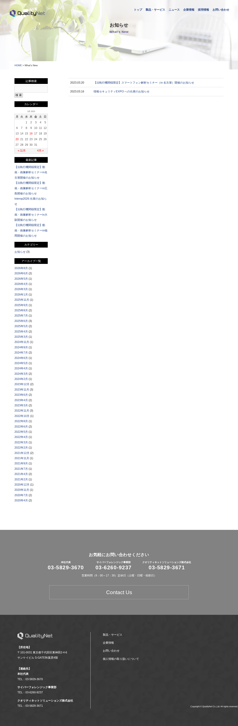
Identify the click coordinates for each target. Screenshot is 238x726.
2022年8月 (21, 421)
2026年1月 (21, 294)
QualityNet (27, 13)
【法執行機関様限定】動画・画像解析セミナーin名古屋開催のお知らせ (30, 172)
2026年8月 (21, 268)
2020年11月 (21, 489)
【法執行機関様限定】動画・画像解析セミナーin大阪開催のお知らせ (30, 214)
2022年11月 (21, 410)
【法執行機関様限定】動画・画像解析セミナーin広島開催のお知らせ (30, 188)
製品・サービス (155, 9)
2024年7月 (21, 352)
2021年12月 (21, 453)
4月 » (40, 150)
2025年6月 (21, 320)
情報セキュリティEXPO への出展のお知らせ (121, 91)
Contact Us (119, 592)
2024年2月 (21, 379)
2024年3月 (21, 373)
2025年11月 (21, 299)
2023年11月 (21, 389)
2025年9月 (21, 305)
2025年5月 (21, 326)
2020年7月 (21, 495)
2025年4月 (21, 331)
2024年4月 (21, 368)
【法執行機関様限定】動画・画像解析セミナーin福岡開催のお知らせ (30, 230)
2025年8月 (21, 310)
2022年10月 (21, 416)
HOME (18, 65)
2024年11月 (21, 342)
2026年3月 (21, 289)
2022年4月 (21, 437)
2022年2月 (21, 447)
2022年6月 (21, 426)
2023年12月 (21, 384)
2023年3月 (21, 405)
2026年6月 (21, 273)
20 (17, 139)
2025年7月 (21, 315)
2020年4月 (21, 500)
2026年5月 (21, 278)
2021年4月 (21, 474)
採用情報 (203, 9)
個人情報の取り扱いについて (121, 658)
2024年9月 (21, 347)
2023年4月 (21, 400)
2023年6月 (21, 394)
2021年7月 (21, 468)
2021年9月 (21, 463)
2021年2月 (21, 479)
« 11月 (22, 150)
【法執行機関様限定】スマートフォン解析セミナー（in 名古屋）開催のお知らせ (144, 82)
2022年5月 (21, 431)
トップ (138, 9)
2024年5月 (21, 363)
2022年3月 (21, 442)
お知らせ (20, 251)
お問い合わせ (221, 9)
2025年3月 (21, 336)
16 (31, 133)
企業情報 (188, 9)
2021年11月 (21, 458)
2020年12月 (21, 484)
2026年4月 (21, 283)
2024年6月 (21, 357)
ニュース (174, 9)
